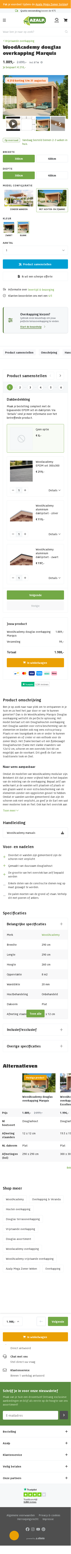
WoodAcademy (51, 934)
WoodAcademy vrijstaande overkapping (30, 1258)
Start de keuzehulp (31, 326)
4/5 (50, 295)
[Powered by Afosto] (35, 1538)
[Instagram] (33, 1529)
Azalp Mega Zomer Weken (21, 1268)
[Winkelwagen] (65, 20)
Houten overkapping (18, 1209)
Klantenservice (20, 1370)
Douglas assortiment (18, 1238)
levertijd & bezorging (41, 289)
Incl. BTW (34, 62)
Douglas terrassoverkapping (23, 1219)
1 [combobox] (6, 250)
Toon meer (9, 810)
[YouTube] (38, 1529)
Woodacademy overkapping (22, 1248)
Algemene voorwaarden (21, 1515)
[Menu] (4, 20)
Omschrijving (49, 352)
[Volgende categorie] (60, 375)
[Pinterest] (43, 1529)
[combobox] (35, 31)
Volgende (35, 595)
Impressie (48, 1519)
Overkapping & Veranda (46, 1199)
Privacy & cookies (49, 1515)
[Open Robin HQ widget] (14, 1535)
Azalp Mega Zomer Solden (51, 4)
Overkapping (52, 1268)
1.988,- (11, 1321)
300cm (19, 158)
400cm (52, 158)
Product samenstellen (37, 264)
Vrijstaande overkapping (19, 40)
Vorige (35, 605)
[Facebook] (27, 1529)
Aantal (8, 242)
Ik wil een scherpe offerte (37, 276)
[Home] (34, 20)
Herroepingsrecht (28, 1519)
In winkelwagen (37, 662)
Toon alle (35, 1013)
